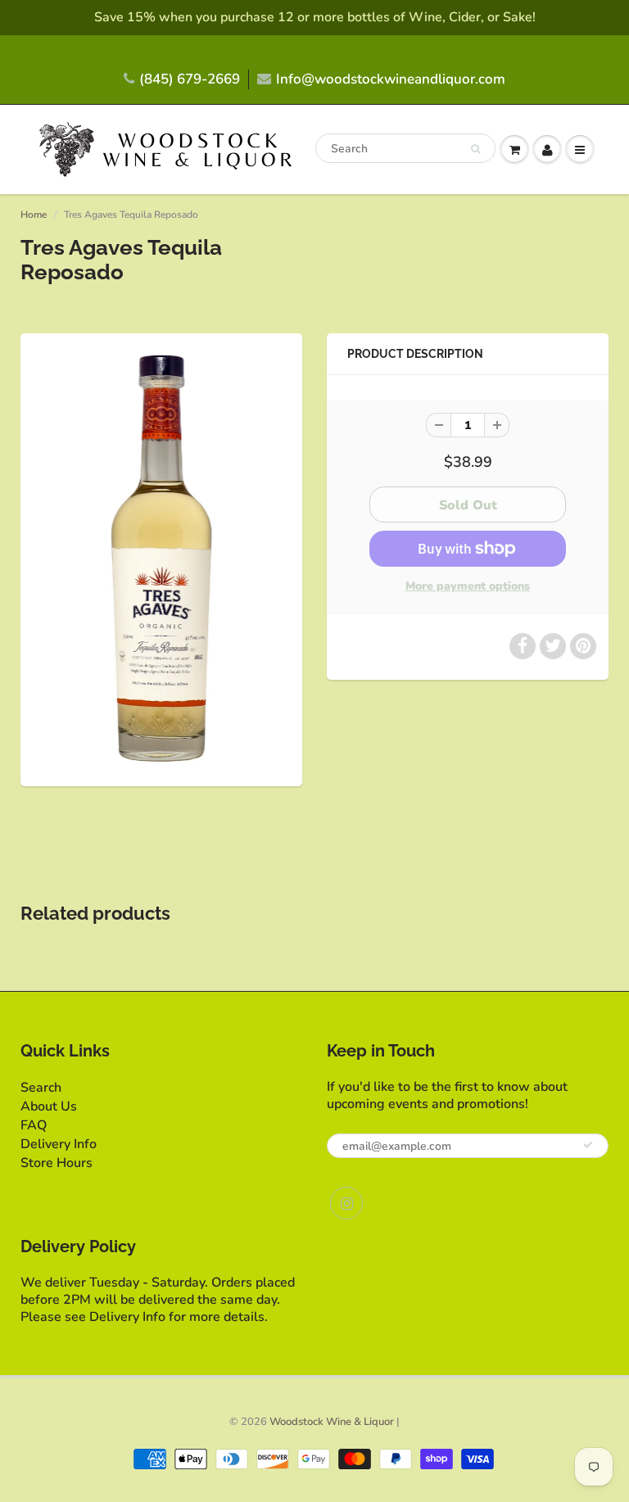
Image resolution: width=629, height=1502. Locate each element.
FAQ (33, 1125)
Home (33, 214)
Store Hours (56, 1163)
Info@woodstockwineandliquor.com (390, 79)
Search (40, 1088)
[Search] (475, 149)
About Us (48, 1106)
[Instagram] (346, 1203)
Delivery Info (58, 1144)
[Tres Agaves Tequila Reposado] (161, 557)
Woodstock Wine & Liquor (331, 1421)
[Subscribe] (588, 1145)
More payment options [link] (467, 586)
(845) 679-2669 (189, 79)
